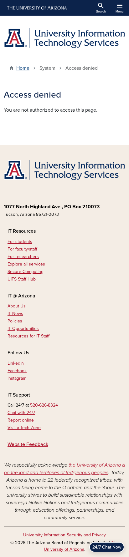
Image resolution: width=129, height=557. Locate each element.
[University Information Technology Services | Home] (64, 38)
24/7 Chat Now (106, 547)
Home (22, 68)
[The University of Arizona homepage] (36, 8)
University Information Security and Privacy (64, 535)
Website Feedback (28, 444)
